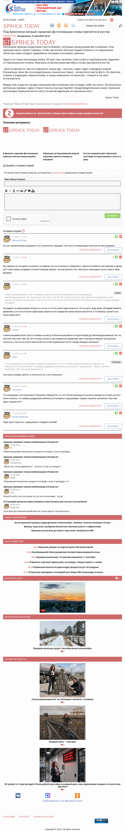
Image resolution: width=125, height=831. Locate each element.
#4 (26, 327)
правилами (59, 173)
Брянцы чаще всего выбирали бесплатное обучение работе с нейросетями (62, 526)
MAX (47, 795)
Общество (9, 36)
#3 (26, 354)
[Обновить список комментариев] (23, 231)
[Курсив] (10, 191)
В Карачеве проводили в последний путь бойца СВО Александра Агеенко (66, 572)
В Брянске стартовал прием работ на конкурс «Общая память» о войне (66, 562)
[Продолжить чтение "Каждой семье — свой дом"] (62, 723)
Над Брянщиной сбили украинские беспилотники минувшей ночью (66, 552)
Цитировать (113, 250)
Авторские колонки (17, 617)
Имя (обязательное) (15, 179)
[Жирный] (6, 191)
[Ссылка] (25, 191)
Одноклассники (77, 795)
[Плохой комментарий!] (120, 236)
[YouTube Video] (33, 191)
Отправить (112, 216)
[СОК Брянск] (62, 7)
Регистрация (9, 20)
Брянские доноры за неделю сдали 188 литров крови (66, 547)
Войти (21, 20)
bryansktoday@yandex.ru (75, 103)
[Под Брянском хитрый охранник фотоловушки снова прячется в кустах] (62, 41)
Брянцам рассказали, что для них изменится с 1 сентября (66, 557)
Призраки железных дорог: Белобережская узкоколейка (62, 648)
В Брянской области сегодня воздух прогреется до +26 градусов (66, 567)
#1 (26, 413)
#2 (26, 386)
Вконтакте (18, 795)
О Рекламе (9, 816)
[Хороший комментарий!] (116, 236)
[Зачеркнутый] (18, 191)
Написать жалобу (43, 816)
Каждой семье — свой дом (62, 742)
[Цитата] (29, 191)
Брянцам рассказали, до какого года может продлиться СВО (62, 530)
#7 (26, 237)
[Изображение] (21, 191)
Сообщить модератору (90, 250)
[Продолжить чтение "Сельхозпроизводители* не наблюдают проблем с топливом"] (62, 680)
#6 (26, 257)
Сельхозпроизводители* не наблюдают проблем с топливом (62, 699)
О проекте (24, 816)
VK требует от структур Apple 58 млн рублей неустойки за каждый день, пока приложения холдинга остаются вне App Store (62, 785)
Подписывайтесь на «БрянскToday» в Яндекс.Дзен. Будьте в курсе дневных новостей (59, 113)
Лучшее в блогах (15, 659)
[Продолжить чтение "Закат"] (62, 597)
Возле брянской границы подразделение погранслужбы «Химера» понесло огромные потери (62, 522)
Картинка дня (14, 578)
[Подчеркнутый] (14, 191)
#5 (26, 284)
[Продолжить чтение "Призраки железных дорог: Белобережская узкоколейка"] (62, 633)
